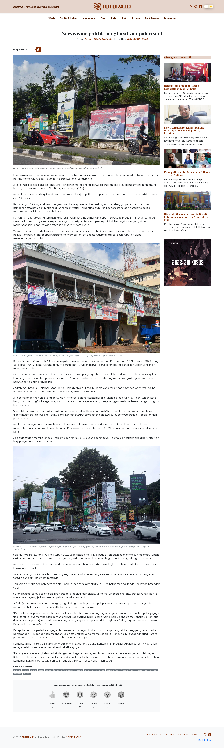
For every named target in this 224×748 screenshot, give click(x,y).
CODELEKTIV (73, 737)
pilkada (25, 670)
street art (17, 674)
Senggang (170, 18)
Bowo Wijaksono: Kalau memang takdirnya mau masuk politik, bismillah (184, 130)
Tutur (114, 18)
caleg (118, 670)
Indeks (194, 734)
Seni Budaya (152, 18)
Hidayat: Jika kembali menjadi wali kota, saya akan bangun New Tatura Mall (186, 216)
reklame (27, 674)
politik (48, 670)
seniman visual (151, 670)
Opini (125, 18)
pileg (41, 670)
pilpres (33, 670)
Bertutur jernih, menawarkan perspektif (36, 6)
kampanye (57, 670)
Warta (51, 18)
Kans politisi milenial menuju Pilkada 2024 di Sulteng (187, 174)
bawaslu (110, 670)
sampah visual (137, 670)
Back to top (204, 740)
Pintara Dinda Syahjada (98, 39)
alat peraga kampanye (73, 670)
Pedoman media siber (176, 734)
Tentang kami (154, 734)
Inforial (136, 18)
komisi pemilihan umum (94, 670)
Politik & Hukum (69, 18)
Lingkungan (89, 18)
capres (125, 670)
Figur (104, 18)
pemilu (17, 670)
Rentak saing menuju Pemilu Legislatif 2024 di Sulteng (181, 87)
